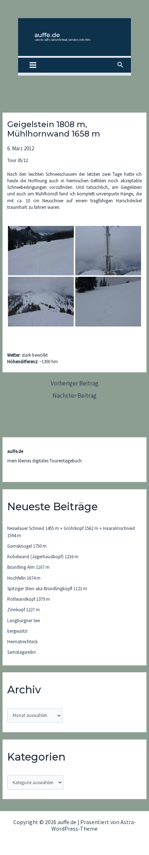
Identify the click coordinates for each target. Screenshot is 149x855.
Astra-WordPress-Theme (93, 825)
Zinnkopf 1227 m (23, 610)
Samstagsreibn (21, 652)
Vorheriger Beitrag (74, 383)
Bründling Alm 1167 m (28, 567)
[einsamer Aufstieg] (41, 250)
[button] (120, 65)
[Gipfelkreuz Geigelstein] (108, 250)
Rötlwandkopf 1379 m (28, 599)
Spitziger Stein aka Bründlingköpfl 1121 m (47, 588)
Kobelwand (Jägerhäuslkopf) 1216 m (42, 557)
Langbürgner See (23, 620)
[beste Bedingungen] (108, 301)
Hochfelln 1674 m (24, 578)
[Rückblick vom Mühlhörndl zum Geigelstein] (41, 301)
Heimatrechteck (22, 642)
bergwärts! (17, 631)
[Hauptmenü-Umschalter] (33, 65)
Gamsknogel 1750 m (27, 546)
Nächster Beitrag (74, 396)
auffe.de (47, 35)
